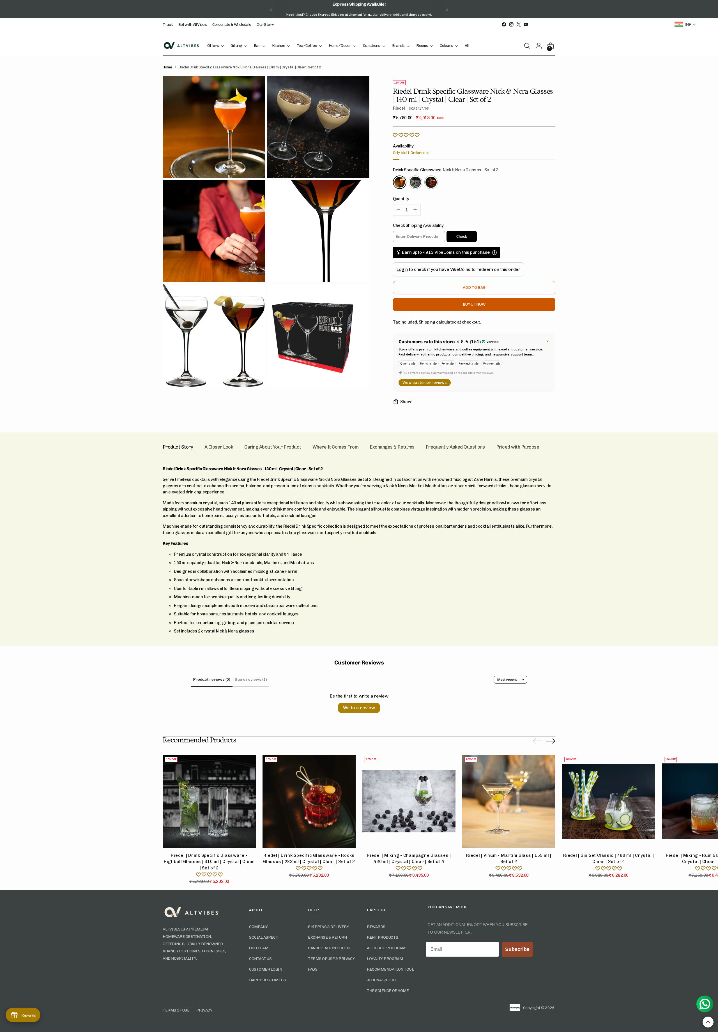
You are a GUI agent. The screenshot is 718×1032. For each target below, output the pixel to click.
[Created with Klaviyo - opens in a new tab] (359, 589)
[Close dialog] (436, 472)
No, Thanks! (317, 561)
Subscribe (317, 549)
